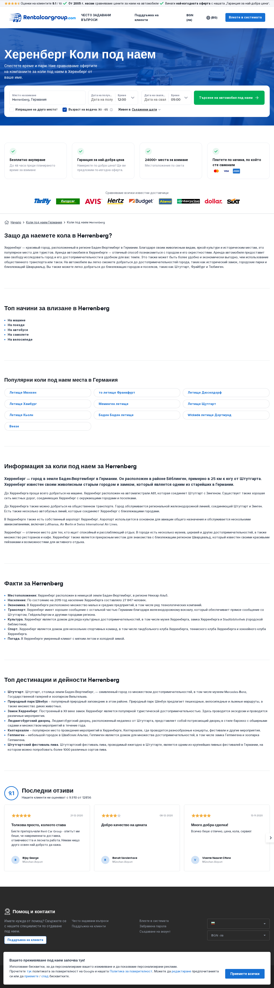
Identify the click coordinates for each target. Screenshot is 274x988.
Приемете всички (244, 973)
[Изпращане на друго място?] (11, 110)
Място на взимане (24, 95)
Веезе (14, 426)
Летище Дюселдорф (205, 392)
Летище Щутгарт (202, 404)
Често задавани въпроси (90, 921)
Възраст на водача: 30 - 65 (88, 109)
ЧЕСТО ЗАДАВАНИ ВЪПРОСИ (96, 17)
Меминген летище (113, 404)
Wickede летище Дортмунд (209, 415)
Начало (16, 222)
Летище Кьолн (21, 415)
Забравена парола (153, 926)
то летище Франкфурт (117, 392)
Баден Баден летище (116, 415)
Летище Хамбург (23, 404)
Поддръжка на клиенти (147, 17)
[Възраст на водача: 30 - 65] (65, 110)
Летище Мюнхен (22, 392)
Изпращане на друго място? (36, 109)
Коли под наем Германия (44, 222)
